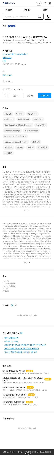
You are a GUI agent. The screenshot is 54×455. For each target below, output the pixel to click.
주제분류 (9, 9)
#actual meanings (31, 130)
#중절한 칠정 (38, 119)
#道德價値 (8, 147)
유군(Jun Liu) (7, 75)
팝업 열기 (15, 305)
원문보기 (15, 95)
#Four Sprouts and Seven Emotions (17, 125)
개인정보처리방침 (31, 451)
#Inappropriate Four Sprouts (15, 136)
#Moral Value (41, 125)
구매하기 (43, 95)
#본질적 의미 (32, 113)
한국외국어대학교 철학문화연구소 (15, 54)
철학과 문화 (7, 57)
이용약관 (20, 452)
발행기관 (27, 9)
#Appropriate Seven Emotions (15, 142)
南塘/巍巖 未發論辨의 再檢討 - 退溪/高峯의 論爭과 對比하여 (23, 379)
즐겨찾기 (47, 19)
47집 (4, 60)
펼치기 (51, 43)
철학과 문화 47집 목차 (11, 338)
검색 (38, 18)
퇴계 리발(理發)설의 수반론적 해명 (14, 371)
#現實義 (30, 147)
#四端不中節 (42, 147)
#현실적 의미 (9, 119)
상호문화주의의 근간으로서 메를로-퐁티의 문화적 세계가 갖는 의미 (25, 345)
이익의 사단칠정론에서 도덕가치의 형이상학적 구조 (20, 352)
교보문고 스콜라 (9, 452)
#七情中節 (8, 153)
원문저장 (30, 95)
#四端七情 (36, 142)
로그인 (38, 3)
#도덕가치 (19, 113)
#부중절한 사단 (23, 119)
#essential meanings (12, 130)
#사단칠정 (8, 113)
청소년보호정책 (45, 452)
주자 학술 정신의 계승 (11, 341)
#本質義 (20, 147)
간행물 (45, 9)
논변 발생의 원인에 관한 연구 (14, 395)
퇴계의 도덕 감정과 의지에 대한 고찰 (14, 387)
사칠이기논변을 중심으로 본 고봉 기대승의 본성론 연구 (21, 348)
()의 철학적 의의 (14, 402)
